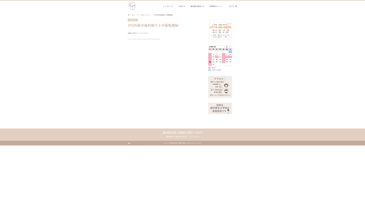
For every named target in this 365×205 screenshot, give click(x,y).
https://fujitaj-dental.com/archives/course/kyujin (144, 39)
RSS (129, 143)
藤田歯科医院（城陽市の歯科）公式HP (182, 132)
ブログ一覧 (233, 6)
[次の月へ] (230, 47)
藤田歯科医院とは (197, 6)
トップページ (168, 6)
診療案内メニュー (216, 6)
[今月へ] (227, 47)
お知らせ (181, 6)
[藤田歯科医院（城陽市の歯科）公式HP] (132, 6)
